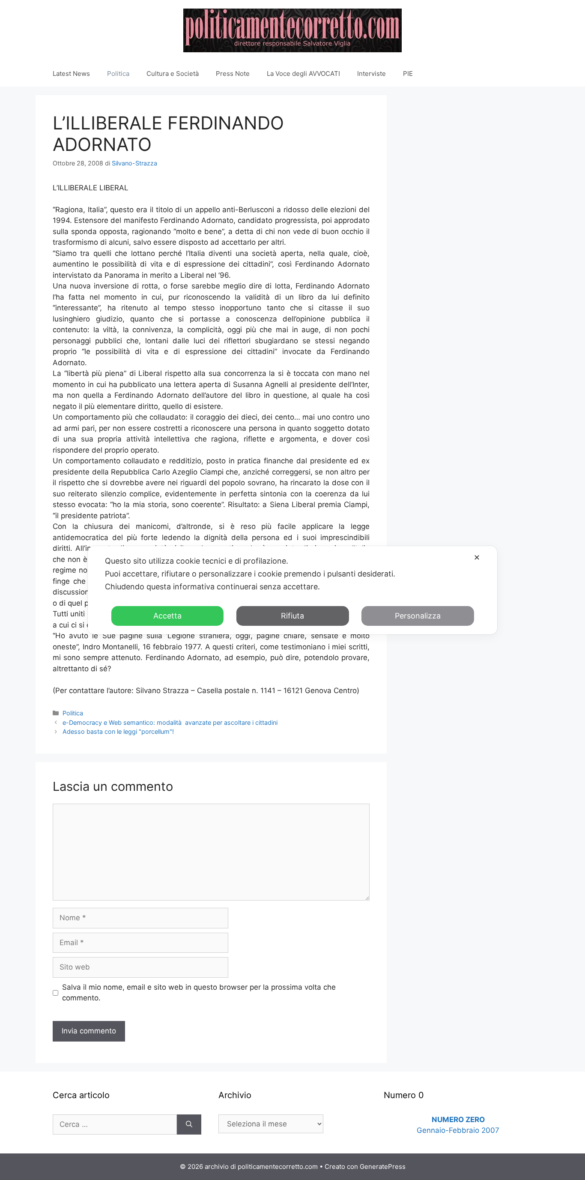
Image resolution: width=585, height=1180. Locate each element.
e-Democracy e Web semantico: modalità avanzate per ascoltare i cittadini (170, 722)
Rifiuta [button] (292, 615)
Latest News (71, 73)
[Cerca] (189, 1124)
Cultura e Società (172, 73)
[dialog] (292, 590)
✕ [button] (477, 557)
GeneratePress (383, 1166)
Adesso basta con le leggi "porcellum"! (118, 731)
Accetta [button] (167, 615)
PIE (408, 73)
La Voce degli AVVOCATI (303, 73)
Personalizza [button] (418, 615)
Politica (118, 73)
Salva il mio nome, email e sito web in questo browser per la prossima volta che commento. (199, 993)
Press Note (233, 73)
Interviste (371, 73)
